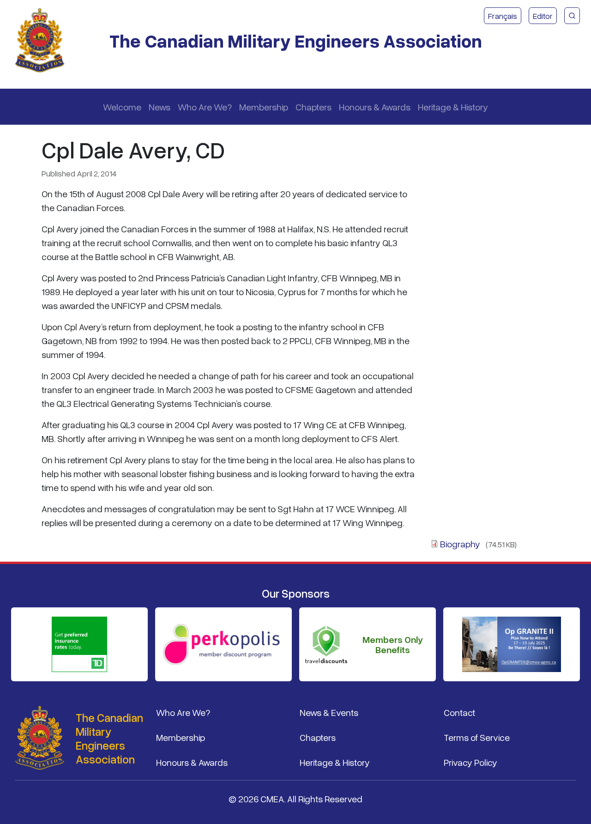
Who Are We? (205, 106)
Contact (459, 712)
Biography (460, 543)
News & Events (329, 712)
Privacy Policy (470, 762)
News (159, 106)
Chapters (314, 106)
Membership (263, 106)
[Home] (43, 40)
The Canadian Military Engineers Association (295, 40)
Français (502, 16)
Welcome (122, 106)
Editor (543, 16)
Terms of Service (477, 737)
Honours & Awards (374, 106)
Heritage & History (453, 106)
